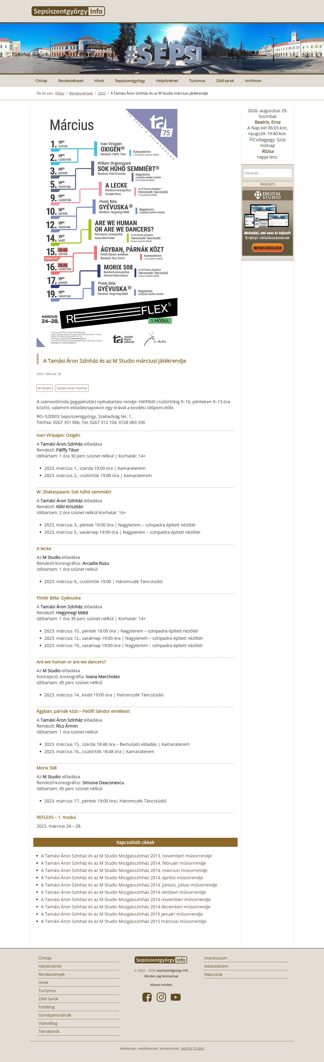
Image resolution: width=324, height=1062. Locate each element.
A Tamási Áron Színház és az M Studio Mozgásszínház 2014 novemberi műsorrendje (126, 899)
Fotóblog (47, 1007)
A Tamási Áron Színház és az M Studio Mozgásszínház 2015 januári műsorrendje (122, 914)
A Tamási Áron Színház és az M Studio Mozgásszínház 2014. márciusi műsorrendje (124, 870)
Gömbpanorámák (55, 1015)
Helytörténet (167, 80)
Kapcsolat (213, 974)
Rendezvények (71, 80)
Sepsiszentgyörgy (130, 80)
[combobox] (267, 173)
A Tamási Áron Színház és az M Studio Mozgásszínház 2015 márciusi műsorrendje (123, 921)
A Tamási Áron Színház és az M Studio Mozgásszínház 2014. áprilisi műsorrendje (122, 878)
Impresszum (215, 958)
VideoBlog (48, 1023)
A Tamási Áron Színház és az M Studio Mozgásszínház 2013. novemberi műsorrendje (126, 856)
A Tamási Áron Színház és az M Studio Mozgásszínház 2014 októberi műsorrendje (123, 892)
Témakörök (49, 1031)
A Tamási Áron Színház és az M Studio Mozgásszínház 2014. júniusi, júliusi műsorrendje (129, 885)
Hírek (99, 80)
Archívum (253, 80)
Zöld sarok (225, 80)
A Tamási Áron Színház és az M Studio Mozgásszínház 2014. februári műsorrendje (123, 863)
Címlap (41, 80)
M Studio (44, 388)
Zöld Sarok (48, 998)
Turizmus (197, 80)
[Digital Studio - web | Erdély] (267, 221)
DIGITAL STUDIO (192, 1048)
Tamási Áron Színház (71, 388)
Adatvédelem (216, 966)
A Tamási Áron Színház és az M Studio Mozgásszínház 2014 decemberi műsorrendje (125, 907)
